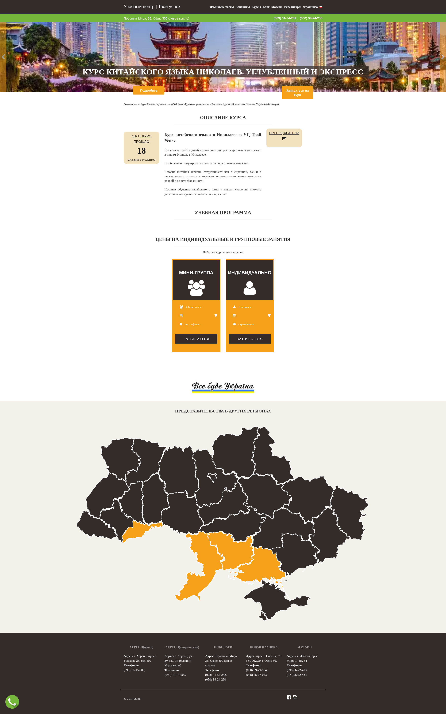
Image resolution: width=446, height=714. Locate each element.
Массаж (276, 7)
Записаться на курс (297, 92)
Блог (266, 7)
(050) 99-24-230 (311, 18)
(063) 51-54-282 (215, 675)
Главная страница (131, 104)
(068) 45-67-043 (256, 675)
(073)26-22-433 (297, 675)
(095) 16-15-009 (134, 670)
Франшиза (310, 7)
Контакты (243, 7)
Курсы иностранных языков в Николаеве (203, 104)
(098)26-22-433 (297, 670)
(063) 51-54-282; (285, 18)
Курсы (256, 7)
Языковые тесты (222, 7)
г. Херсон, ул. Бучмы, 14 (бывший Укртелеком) (178, 660)
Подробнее (148, 90)
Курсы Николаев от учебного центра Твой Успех (162, 104)
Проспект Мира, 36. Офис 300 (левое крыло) (156, 18)
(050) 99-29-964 (256, 670)
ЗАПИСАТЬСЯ (196, 339)
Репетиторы (292, 7)
